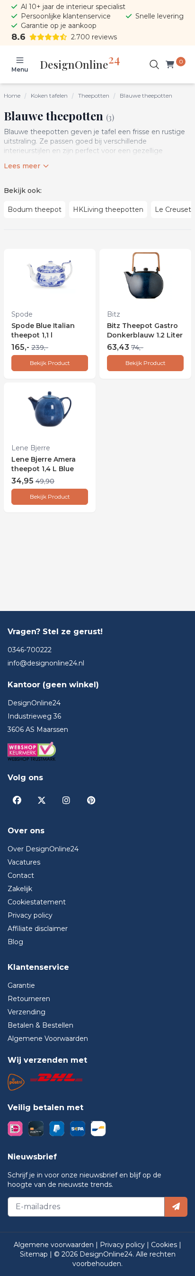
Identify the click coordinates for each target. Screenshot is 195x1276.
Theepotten (93, 95)
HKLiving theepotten (108, 209)
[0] (172, 64)
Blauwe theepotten (146, 95)
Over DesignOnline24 (43, 849)
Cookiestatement (37, 902)
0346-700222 (30, 650)
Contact (21, 875)
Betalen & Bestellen (40, 1025)
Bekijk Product (50, 362)
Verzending (26, 1012)
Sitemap (35, 1254)
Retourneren (29, 998)
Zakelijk (20, 888)
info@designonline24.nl (46, 663)
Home (12, 95)
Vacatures (24, 862)
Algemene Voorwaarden (48, 1038)
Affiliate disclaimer (38, 928)
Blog (15, 942)
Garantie (21, 985)
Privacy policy (30, 915)
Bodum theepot (35, 209)
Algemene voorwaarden (55, 1244)
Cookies (165, 1244)
